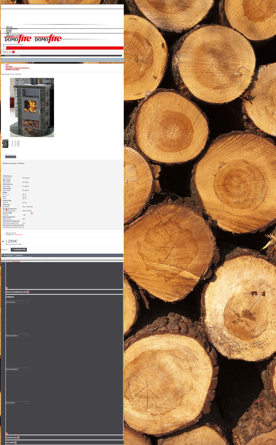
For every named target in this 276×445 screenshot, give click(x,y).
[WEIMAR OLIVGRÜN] (32, 136)
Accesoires (10, 302)
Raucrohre (10, 402)
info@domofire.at (11, 3)
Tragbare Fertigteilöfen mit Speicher (21, 178)
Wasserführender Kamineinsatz (19, 257)
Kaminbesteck (12, 369)
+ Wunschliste (7, 255)
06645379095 (24, 3)
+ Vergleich (19, 255)
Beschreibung (10, 155)
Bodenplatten (12, 335)
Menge (3, 250)
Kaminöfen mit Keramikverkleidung (20, 71)
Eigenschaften (10, 157)
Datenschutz (16, 261)
